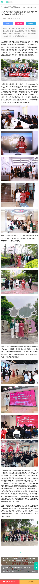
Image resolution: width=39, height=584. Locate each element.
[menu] (36, 2)
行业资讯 (17, 18)
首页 (2, 6)
